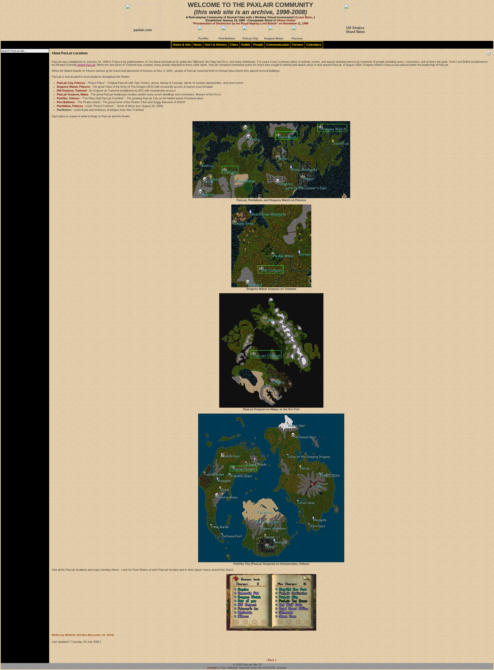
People (258, 45)
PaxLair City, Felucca (71, 82)
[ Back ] (271, 660)
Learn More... (305, 17)
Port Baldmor (66, 102)
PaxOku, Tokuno (68, 98)
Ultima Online (286, 20)
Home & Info (182, 45)
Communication (277, 45)
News (197, 45)
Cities (234, 45)
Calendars (313, 45)
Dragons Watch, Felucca (73, 86)
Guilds (245, 45)
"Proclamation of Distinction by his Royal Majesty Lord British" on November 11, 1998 (250, 23)
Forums (297, 45)
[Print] (489, 52)
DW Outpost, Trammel (72, 90)
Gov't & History (216, 45)
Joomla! (212, 667)
